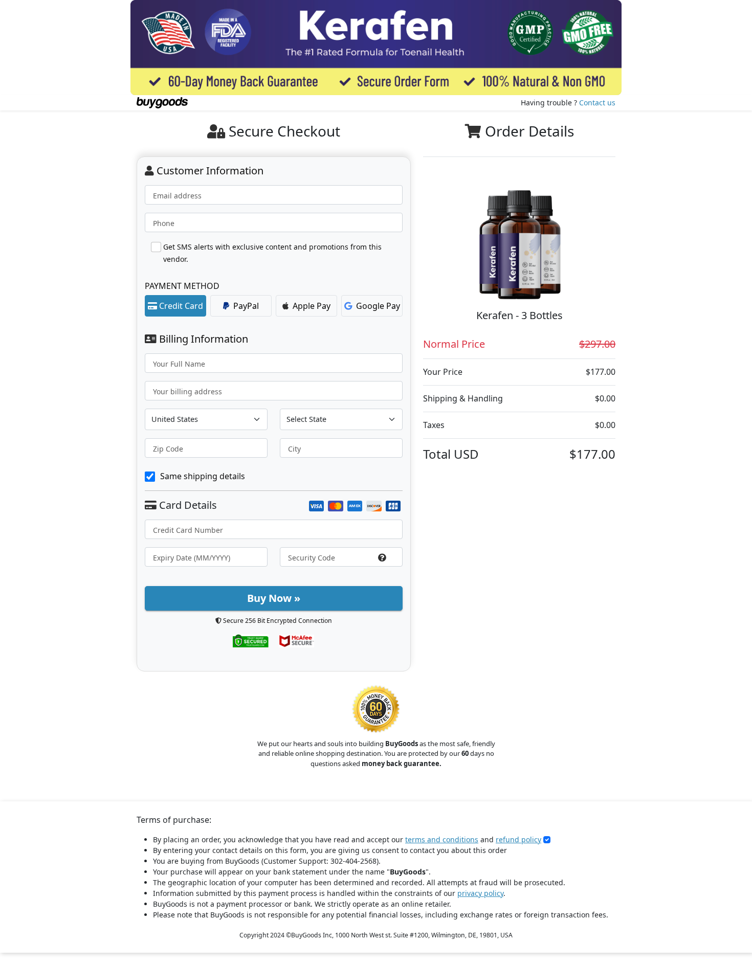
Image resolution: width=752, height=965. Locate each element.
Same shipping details (202, 476)
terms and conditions (441, 839)
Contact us (597, 102)
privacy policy (480, 893)
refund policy (518, 839)
